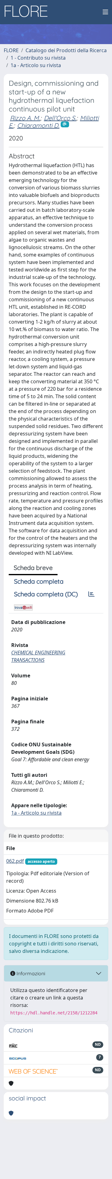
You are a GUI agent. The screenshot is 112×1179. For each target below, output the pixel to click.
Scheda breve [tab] (33, 567)
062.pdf (15, 861)
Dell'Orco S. (60, 118)
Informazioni (30, 973)
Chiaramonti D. (38, 125)
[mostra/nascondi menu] (105, 12)
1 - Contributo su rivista (38, 57)
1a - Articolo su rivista (36, 65)
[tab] (91, 594)
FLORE (11, 50)
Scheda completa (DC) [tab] (46, 594)
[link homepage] (28, 12)
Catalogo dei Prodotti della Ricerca (66, 50)
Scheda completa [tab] (38, 581)
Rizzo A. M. (25, 118)
